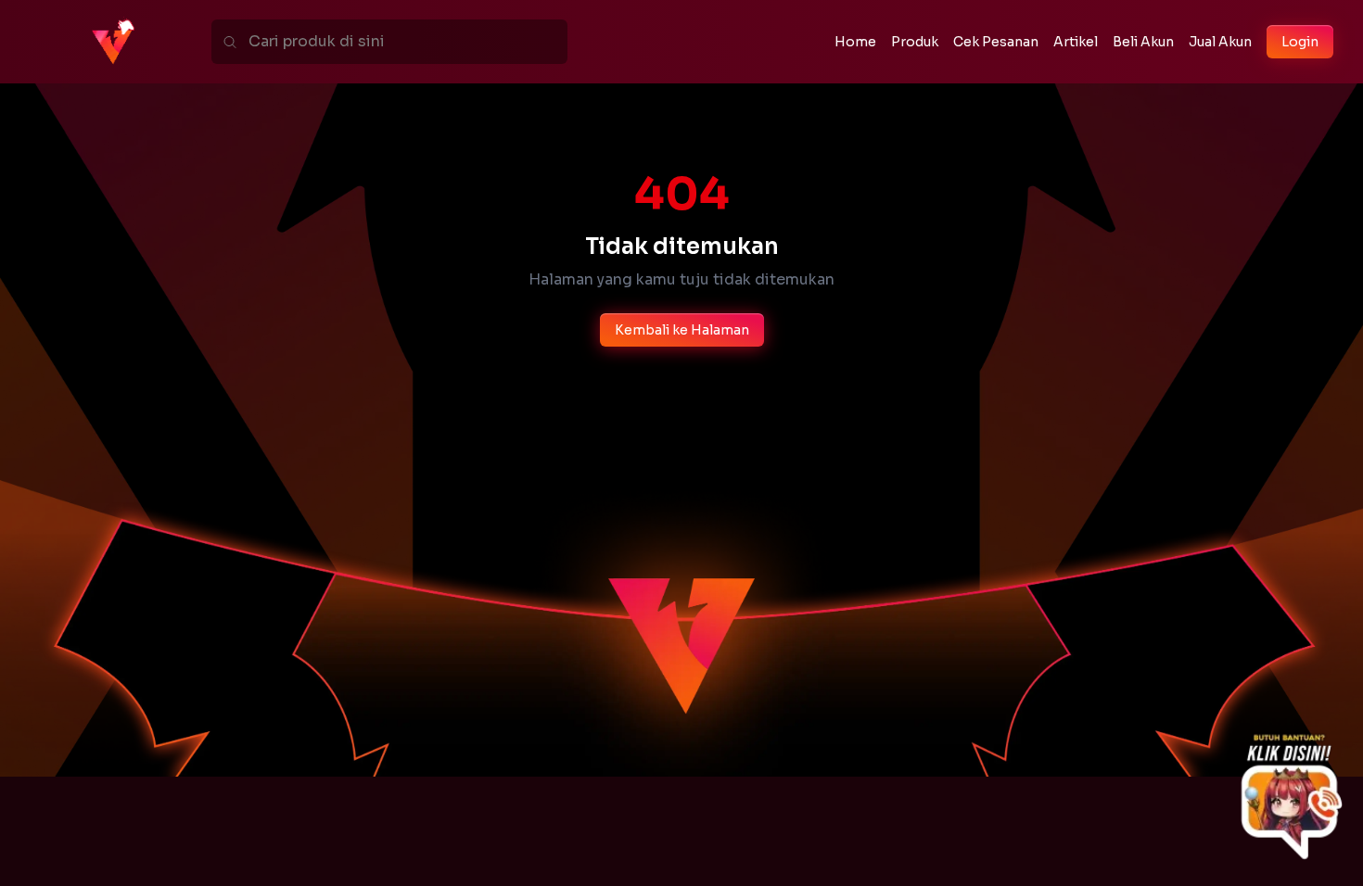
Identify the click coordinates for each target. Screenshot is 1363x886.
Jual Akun (1220, 41)
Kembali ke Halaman (682, 330)
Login (1299, 41)
